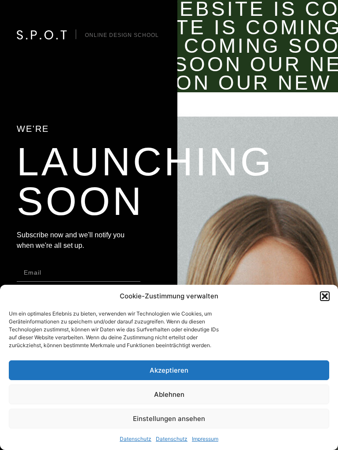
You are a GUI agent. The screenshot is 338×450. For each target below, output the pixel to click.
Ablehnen (169, 394)
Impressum (205, 438)
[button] (324, 296)
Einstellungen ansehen (169, 418)
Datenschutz (135, 438)
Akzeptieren (169, 370)
